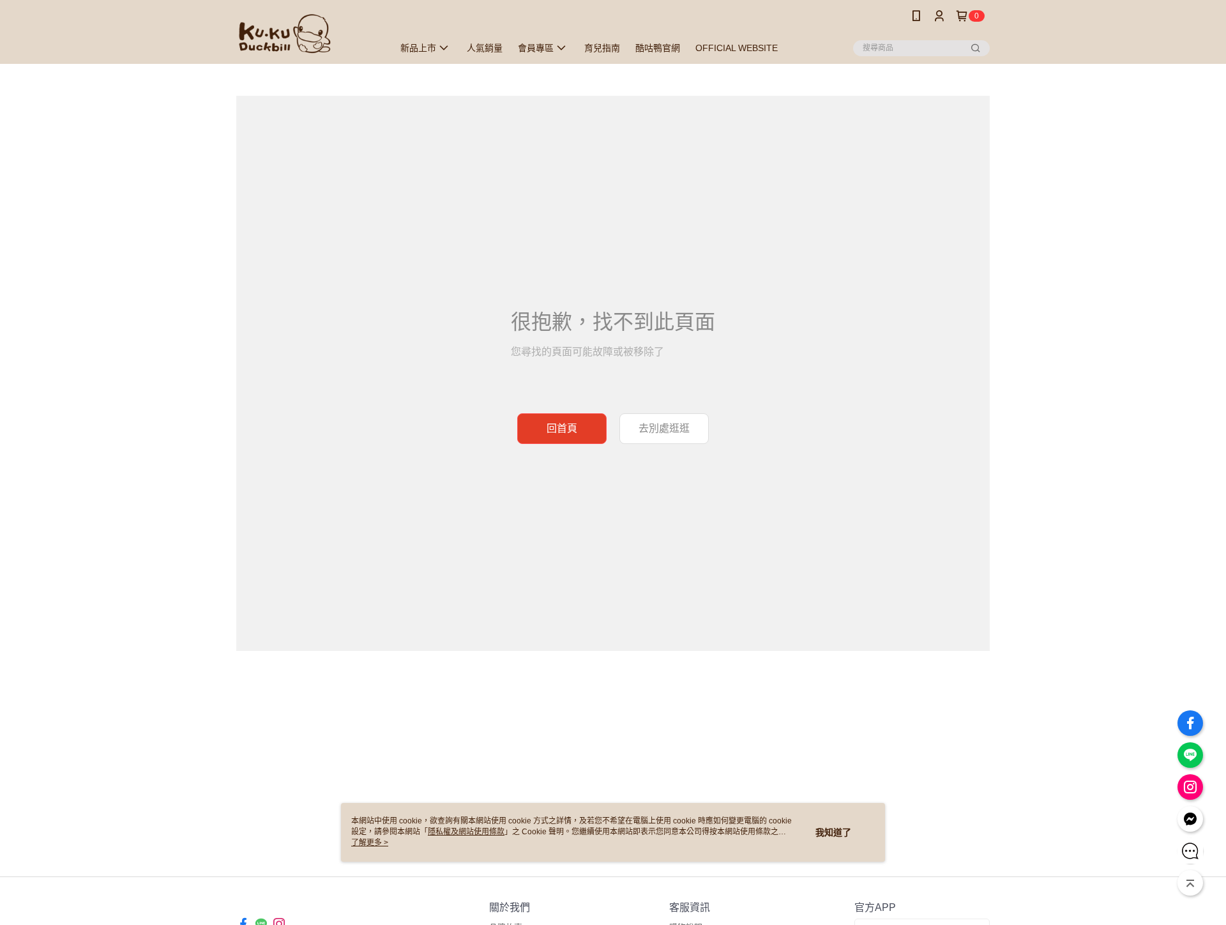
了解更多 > (369, 842)
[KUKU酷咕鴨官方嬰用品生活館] (307, 33)
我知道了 (833, 832)
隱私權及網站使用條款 (466, 831)
